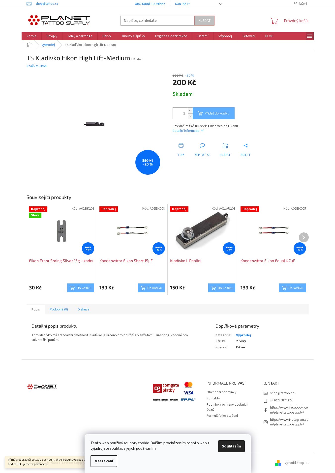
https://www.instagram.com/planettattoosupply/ (289, 422)
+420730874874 (281, 400)
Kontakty (182, 4)
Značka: (37, 66)
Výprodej (243, 335)
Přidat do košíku (217, 113)
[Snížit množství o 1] (190, 116)
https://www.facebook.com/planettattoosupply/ (289, 410)
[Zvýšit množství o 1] (190, 110)
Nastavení (104, 461)
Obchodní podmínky (150, 4)
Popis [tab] (35, 309)
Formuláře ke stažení (222, 415)
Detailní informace (186, 130)
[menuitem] (31, 36)
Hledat (204, 20)
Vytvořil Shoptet (297, 462)
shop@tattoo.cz (282, 393)
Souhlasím (231, 446)
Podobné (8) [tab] (59, 309)
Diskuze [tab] (84, 309)
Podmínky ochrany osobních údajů (227, 407)
